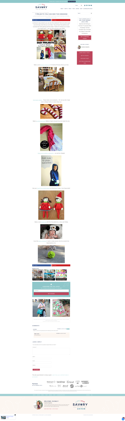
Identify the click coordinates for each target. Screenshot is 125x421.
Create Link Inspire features (52, 321)
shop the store (71, 1)
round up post (36, 12)
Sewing (52, 319)
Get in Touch (85, 55)
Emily (46, 15)
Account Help (85, 58)
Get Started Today (85, 37)
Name (34, 356)
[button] (69, 31)
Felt (41, 319)
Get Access (51, 293)
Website (34, 365)
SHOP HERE (54, 17)
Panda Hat (43, 222)
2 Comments (49, 15)
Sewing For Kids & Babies (58, 319)
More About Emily (85, 52)
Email (34, 360)
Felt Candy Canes (37, 100)
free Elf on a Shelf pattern (43, 188)
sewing (58, 321)
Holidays (43, 319)
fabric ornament (42, 241)
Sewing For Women (66, 319)
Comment (35, 347)
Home (33, 12)
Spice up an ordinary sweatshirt (46, 153)
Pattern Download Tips (84, 62)
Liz (33, 329)
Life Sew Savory (41, 7)
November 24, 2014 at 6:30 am (61, 333)
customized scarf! (41, 121)
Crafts (39, 319)
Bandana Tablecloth (45, 64)
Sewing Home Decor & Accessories (51, 320)
